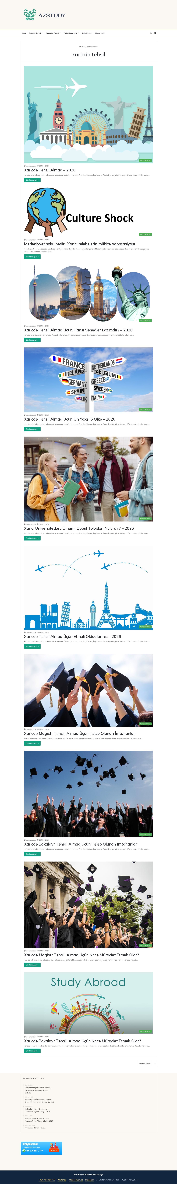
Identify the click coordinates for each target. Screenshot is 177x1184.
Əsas (24, 33)
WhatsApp (62, 1180)
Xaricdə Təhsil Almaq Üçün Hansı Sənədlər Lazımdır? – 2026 (78, 330)
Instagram (89, 1180)
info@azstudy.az (76, 1180)
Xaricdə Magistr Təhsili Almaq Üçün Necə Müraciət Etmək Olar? (81, 954)
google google (31, 166)
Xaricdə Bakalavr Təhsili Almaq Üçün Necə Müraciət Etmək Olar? (82, 1040)
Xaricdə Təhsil (35, 33)
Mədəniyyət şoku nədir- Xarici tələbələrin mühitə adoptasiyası (79, 243)
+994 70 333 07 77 (46, 1180)
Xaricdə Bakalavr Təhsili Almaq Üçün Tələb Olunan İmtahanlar (80, 844)
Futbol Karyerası (70, 33)
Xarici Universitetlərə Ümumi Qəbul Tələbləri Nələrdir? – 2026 (79, 528)
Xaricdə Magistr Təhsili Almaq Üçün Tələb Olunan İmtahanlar (79, 733)
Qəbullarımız (87, 33)
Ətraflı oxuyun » (32, 180)
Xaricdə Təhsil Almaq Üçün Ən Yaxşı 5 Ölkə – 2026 (69, 419)
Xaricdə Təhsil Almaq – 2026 (50, 170)
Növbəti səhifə (145, 1064)
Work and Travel (52, 33)
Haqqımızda (100, 33)
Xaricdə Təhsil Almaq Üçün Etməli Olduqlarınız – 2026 (72, 636)
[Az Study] (45, 15)
